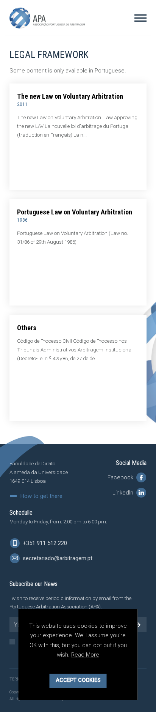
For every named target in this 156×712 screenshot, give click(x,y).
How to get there (41, 496)
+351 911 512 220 (44, 543)
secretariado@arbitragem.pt (56, 558)
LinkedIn (123, 492)
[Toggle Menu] (140, 18)
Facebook (121, 477)
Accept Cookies (78, 680)
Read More (85, 654)
